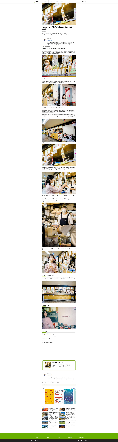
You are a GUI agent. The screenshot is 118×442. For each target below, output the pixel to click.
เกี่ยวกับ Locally (81, 437)
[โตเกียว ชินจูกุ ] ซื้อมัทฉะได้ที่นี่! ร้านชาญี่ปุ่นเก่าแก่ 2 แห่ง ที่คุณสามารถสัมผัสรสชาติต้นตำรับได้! (53, 413)
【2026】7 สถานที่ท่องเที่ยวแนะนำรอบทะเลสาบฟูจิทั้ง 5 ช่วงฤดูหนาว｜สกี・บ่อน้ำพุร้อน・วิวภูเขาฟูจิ (53, 417)
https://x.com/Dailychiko (46, 333)
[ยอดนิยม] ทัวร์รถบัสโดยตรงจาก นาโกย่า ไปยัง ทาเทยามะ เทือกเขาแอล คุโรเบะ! (70, 417)
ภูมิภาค (48, 437)
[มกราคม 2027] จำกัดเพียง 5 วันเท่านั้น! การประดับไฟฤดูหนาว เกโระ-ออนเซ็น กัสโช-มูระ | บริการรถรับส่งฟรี (70, 426)
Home (37, 437)
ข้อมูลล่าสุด (70, 437)
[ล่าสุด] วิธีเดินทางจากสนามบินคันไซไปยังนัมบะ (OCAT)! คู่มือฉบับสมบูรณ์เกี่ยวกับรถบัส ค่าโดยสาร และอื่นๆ (53, 422)
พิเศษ (59, 437)
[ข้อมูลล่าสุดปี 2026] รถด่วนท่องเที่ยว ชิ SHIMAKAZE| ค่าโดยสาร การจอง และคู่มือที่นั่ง (53, 426)
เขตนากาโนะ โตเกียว (49, 40)
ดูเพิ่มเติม (73, 388)
